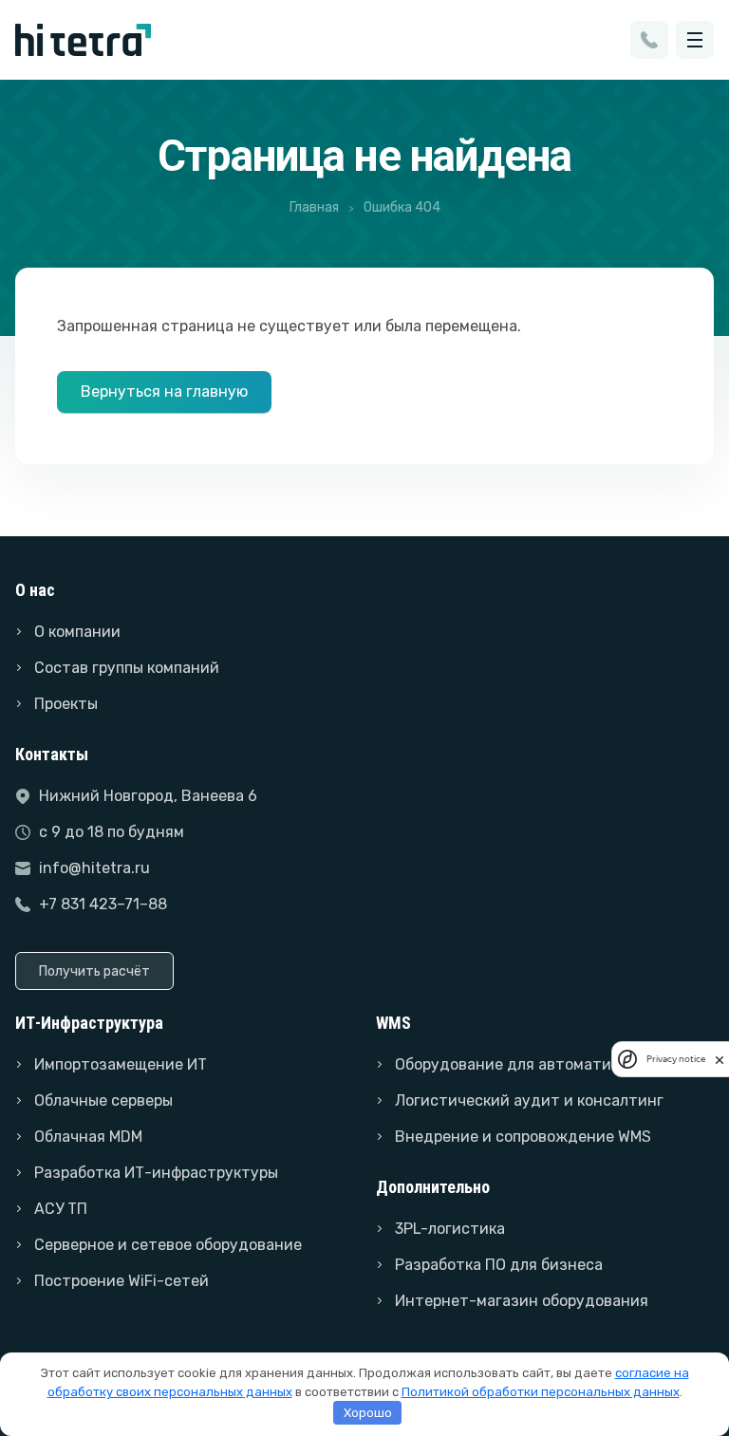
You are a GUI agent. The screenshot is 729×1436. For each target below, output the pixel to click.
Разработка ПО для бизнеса (499, 1265)
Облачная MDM (88, 1137)
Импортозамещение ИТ (120, 1064)
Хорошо (368, 1413)
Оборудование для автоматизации (526, 1064)
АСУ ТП (60, 1209)
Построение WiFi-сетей (121, 1281)
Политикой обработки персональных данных (541, 1392)
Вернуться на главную (164, 391)
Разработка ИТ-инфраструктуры (156, 1173)
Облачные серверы (103, 1100)
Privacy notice (675, 1059)
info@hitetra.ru (94, 868)
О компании (77, 632)
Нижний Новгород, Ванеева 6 (148, 796)
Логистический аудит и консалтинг (529, 1100)
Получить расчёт (94, 971)
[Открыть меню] (695, 40)
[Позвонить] (649, 40)
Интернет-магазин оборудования (521, 1301)
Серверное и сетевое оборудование (168, 1245)
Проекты (66, 704)
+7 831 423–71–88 (103, 904)
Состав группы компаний (126, 668)
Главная (314, 207)
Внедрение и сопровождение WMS (523, 1137)
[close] (719, 1059)
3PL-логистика (450, 1229)
